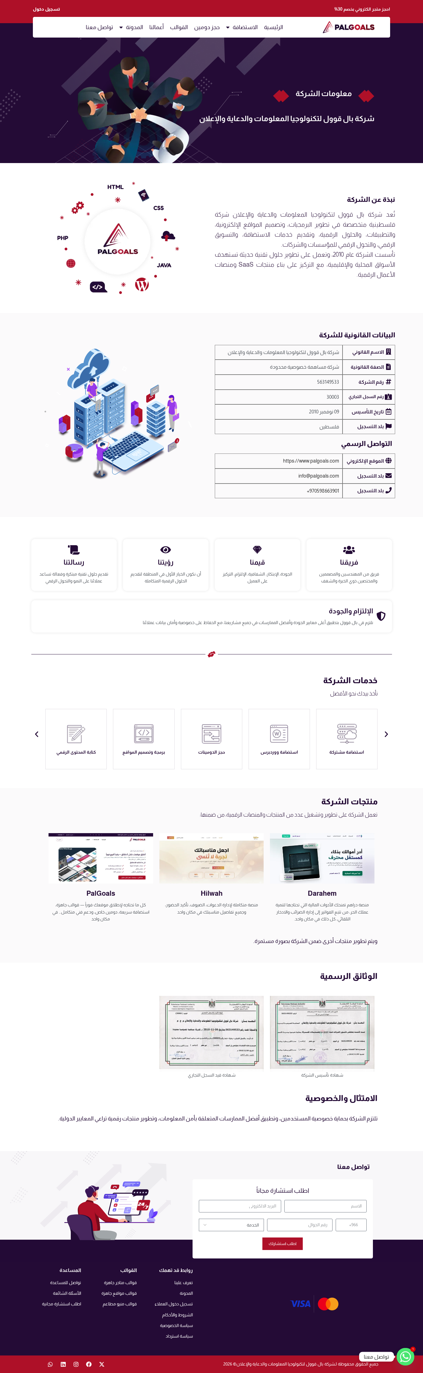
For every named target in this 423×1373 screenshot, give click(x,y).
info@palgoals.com (318, 476)
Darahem (322, 893)
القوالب (179, 27)
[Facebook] (89, 1364)
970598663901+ (323, 491)
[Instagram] (76, 1364)
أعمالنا (156, 27)
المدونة (134, 27)
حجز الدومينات (211, 752)
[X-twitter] (101, 1364)
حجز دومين (207, 27)
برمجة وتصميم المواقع (143, 752)
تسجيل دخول (46, 9)
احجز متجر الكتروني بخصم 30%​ (362, 9)
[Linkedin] (63, 1364)
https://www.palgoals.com (311, 461)
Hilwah (212, 893)
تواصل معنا (99, 27)
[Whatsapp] (50, 1364)
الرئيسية (273, 27)
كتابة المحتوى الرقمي (76, 752)
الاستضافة (245, 27)
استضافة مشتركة (346, 752)
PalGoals (100, 893)
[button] (36, 734)
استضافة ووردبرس (279, 752)
